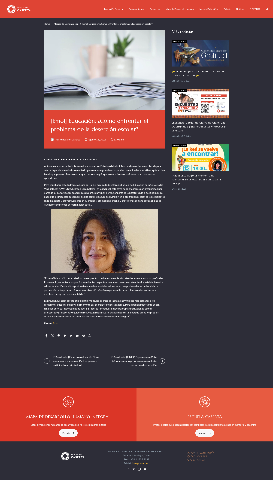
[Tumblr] (64, 335)
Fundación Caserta (113, 9)
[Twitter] (52, 335)
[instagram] (139, 469)
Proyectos (155, 9)
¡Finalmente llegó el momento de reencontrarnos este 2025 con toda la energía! (196, 179)
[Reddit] (77, 335)
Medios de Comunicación (66, 23)
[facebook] (128, 469)
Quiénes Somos (136, 9)
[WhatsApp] (89, 335)
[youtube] (145, 469)
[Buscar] (267, 9)
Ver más (66, 433)
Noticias (240, 9)
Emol (55, 323)
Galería (227, 9)
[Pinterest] (58, 335)
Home (47, 23)
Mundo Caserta (179, 41)
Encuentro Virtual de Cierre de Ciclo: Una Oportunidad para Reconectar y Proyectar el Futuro (199, 126)
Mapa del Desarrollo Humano (180, 9)
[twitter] (133, 469)
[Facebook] (46, 335)
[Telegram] (83, 335)
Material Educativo (209, 9)
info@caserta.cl (140, 463)
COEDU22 (255, 9)
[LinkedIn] (71, 335)
